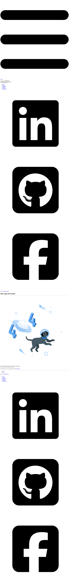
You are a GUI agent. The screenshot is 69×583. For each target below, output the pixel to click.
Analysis (3, 87)
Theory (3, 85)
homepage (18, 368)
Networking (4, 86)
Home (3, 84)
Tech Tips (4, 88)
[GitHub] (35, 515)
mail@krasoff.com (6, 291)
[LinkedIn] (35, 156)
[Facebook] (35, 289)
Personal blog (4, 381)
